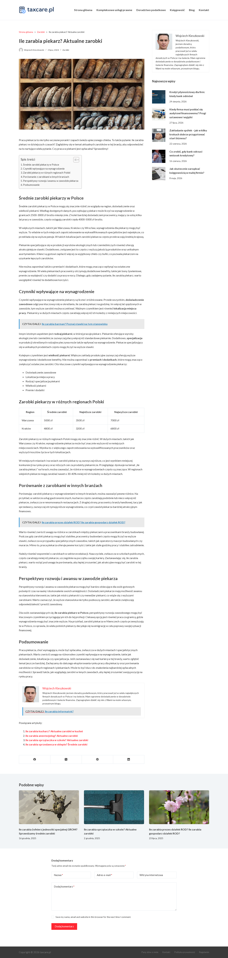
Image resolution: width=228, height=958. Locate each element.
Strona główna (83, 10)
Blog (192, 10)
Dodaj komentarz (64, 886)
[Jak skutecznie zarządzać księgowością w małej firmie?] (158, 173)
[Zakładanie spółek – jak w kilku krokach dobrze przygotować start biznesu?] (158, 135)
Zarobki (65, 50)
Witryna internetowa (151, 874)
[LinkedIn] (129, 759)
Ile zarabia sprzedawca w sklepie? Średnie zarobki (56, 744)
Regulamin (204, 952)
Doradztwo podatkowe (151, 10)
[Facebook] (34, 759)
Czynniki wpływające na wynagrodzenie (44, 168)
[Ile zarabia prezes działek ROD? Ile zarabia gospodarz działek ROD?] (179, 807)
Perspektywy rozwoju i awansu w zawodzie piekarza (50, 180)
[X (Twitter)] (66, 759)
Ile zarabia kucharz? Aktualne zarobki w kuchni (54, 731)
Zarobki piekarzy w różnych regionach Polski (46, 172)
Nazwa (58, 874)
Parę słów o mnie (150, 952)
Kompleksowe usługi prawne (114, 10)
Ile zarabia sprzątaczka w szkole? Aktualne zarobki (57, 740)
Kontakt (204, 10)
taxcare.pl (45, 952)
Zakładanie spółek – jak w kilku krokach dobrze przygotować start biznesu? (188, 134)
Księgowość (177, 10)
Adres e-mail (104, 874)
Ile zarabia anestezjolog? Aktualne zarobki (52, 735)
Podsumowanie (31, 184)
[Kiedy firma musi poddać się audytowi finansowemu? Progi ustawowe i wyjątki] (158, 114)
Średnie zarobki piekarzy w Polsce (41, 164)
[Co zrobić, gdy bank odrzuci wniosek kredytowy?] (158, 156)
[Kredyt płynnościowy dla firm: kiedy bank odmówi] (158, 97)
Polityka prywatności (184, 952)
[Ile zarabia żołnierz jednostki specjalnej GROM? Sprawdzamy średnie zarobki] (49, 807)
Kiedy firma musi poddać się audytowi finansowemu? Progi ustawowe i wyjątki (187, 113)
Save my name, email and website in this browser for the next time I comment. (93, 917)
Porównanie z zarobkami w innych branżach (46, 176)
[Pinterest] (97, 759)
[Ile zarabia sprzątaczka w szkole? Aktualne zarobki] (114, 807)
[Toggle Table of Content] (74, 160)
